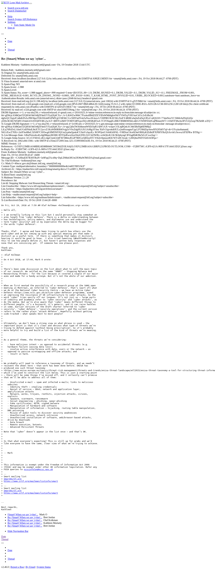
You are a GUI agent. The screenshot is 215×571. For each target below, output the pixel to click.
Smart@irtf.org (12, 479)
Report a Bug (17, 567)
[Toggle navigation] (30, 3)
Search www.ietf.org (18, 8)
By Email (30, 567)
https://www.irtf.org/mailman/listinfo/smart (31, 481)
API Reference (29, 19)
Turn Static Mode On (24, 25)
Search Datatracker (17, 10)
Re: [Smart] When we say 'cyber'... (25, 517)
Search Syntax (15, 19)
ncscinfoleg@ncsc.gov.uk (38, 469)
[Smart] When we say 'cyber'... (23, 514)
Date (10, 41)
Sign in (11, 27)
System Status (44, 567)
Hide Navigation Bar (18, 531)
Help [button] (10, 16)
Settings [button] (11, 22)
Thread (11, 49)
